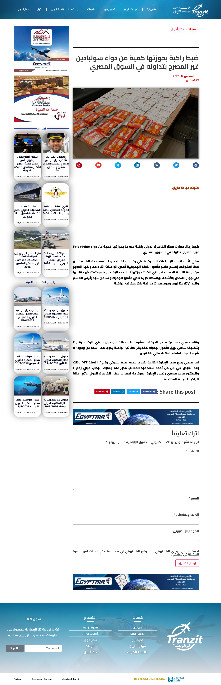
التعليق (192, 451)
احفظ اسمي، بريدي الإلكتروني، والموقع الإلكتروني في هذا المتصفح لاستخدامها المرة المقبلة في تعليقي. (136, 553)
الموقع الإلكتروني (186, 531)
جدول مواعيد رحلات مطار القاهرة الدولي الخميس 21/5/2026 (27, 360)
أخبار (39, 9)
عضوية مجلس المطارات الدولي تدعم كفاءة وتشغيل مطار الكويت (27, 211)
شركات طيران (131, 9)
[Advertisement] (136, 218)
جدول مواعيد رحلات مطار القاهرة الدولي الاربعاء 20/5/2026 (56, 403)
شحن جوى (109, 9)
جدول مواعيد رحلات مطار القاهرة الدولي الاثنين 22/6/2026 (56, 360)
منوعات (91, 9)
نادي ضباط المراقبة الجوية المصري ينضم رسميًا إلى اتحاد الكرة (56, 210)
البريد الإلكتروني (186, 514)
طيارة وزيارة (153, 9)
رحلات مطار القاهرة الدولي (64, 9)
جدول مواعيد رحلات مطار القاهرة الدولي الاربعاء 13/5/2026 (27, 403)
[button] (196, 165)
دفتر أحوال (23, 9)
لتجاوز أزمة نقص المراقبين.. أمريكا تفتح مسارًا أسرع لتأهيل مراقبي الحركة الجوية (27, 163)
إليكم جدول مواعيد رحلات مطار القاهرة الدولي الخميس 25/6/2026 (27, 315)
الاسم (194, 498)
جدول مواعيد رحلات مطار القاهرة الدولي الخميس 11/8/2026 (56, 313)
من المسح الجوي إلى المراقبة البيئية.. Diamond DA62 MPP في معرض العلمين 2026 (27, 259)
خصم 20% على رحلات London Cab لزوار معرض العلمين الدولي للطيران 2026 (56, 258)
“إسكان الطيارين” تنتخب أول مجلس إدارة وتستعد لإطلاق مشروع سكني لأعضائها (56, 163)
